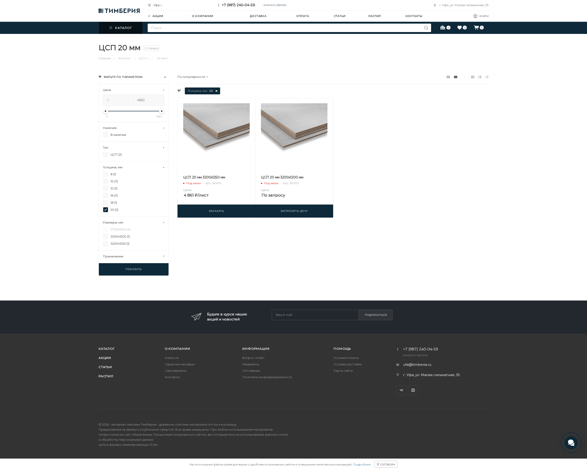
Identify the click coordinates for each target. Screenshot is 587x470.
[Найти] (426, 28)
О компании (177, 348)
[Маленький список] (448, 77)
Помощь (342, 348)
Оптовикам (251, 370)
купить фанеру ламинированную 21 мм (128, 444)
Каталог (107, 348)
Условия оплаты (346, 358)
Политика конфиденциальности (267, 377)
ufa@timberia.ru (417, 364)
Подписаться (376, 315)
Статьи (105, 367)
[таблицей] (487, 77)
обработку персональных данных (127, 439)
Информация (255, 348)
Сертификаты (175, 370)
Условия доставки (348, 364)
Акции (105, 358)
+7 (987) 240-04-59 (238, 5)
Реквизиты (250, 364)
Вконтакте (401, 390)
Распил (106, 376)
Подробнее (362, 464)
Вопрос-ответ (253, 358)
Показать (134, 269)
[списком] (480, 77)
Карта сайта (343, 370)
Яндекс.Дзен (413, 390)
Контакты (172, 377)
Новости (172, 358)
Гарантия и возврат (180, 364)
